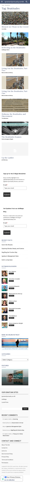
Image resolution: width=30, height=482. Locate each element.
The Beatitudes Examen (11, 137)
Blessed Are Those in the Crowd (15, 27)
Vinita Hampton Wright (7, 139)
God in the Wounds (7, 245)
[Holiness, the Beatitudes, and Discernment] (15, 105)
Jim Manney (5, 160)
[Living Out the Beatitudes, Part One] (15, 82)
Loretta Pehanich (14, 286)
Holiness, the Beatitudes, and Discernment (14, 115)
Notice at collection (8, 480)
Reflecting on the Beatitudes (13, 48)
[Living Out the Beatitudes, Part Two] (15, 59)
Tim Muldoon (5, 118)
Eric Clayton (12, 271)
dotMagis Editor (6, 49)
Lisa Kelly (4, 29)
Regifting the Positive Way (9, 252)
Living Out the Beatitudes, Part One (14, 92)
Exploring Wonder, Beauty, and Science (13, 248)
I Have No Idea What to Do (15, 376)
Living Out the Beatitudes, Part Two (14, 69)
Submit (7, 194)
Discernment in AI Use (17, 422)
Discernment (15, 374)
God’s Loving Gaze (7, 260)
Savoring (15, 419)
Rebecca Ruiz (13, 301)
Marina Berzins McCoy (7, 72)
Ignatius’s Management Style (10, 256)
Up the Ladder (8, 158)
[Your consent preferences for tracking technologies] (2, 479)
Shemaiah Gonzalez (15, 308)
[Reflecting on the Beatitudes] (15, 39)
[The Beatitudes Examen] (15, 128)
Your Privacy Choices (13, 477)
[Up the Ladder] (15, 149)
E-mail (5, 185)
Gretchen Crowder (14, 279)
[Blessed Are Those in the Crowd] (15, 18)
